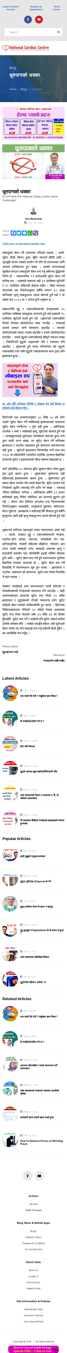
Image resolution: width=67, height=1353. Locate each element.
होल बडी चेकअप (27, 746)
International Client (33, 1309)
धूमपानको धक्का (16, 191)
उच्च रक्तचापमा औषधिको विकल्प (34, 957)
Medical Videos (33, 1237)
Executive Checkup (33, 1315)
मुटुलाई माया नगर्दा (10, 652)
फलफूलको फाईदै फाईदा (54, 660)
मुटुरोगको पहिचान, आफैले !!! (33, 982)
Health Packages (33, 1210)
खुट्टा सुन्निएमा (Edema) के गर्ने (35, 881)
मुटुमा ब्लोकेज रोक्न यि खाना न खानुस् (36, 906)
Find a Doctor (33, 1282)
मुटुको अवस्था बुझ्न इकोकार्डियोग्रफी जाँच (38, 771)
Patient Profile (33, 1288)
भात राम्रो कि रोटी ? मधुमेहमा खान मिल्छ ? (38, 695)
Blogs (24, 89)
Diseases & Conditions (33, 1243)
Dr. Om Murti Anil (33, 1249)
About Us (33, 1270)
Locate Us (34, 1276)
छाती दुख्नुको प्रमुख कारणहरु (32, 856)
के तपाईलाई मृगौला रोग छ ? (32, 721)
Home (13, 89)
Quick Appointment (33, 1321)
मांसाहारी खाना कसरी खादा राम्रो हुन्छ (37, 1117)
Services (33, 1204)
